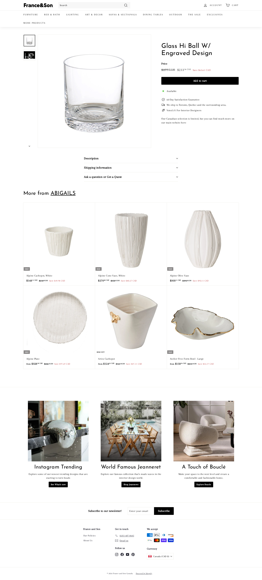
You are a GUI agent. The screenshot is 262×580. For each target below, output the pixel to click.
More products (34, 23)
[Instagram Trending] (58, 431)
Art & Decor (94, 14)
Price (164, 63)
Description (91, 158)
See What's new (58, 484)
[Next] (29, 145)
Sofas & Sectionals (123, 14)
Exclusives (215, 14)
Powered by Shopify (144, 573)
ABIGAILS (63, 193)
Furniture (30, 14)
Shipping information (98, 167)
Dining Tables (153, 14)
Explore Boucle (203, 484)
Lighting (72, 14)
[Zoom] (94, 91)
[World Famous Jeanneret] (131, 431)
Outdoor (175, 14)
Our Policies (89, 535)
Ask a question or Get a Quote (103, 177)
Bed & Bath (52, 14)
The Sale (194, 14)
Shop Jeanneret (131, 484)
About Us (87, 540)
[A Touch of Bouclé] (203, 431)
